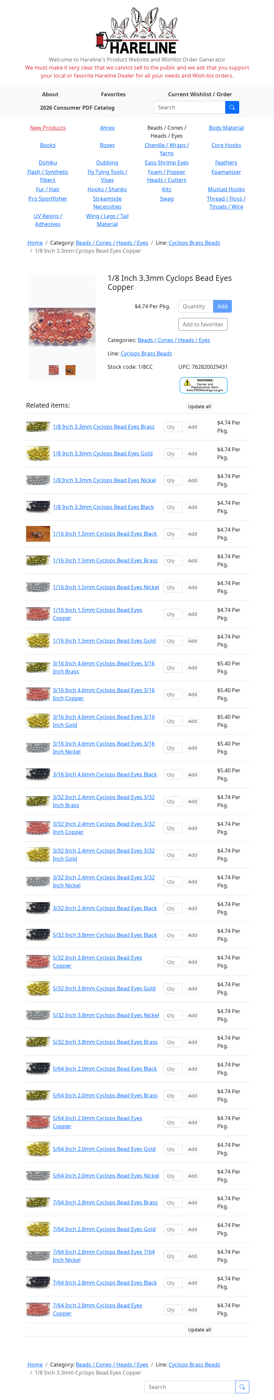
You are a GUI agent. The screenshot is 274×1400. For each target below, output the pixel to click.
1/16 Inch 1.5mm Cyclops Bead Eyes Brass (105, 560)
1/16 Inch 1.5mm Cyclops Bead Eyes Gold (104, 640)
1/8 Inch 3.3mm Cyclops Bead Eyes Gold (103, 453)
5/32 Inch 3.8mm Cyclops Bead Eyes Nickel (106, 1015)
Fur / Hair (48, 189)
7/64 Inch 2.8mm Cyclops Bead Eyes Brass (105, 1202)
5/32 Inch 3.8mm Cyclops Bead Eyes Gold (104, 988)
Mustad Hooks (226, 189)
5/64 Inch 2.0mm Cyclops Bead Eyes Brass (105, 1095)
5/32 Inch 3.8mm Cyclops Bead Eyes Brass (105, 1042)
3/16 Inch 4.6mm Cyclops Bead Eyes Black (105, 774)
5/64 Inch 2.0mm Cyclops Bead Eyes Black (105, 1068)
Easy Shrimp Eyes (167, 162)
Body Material (226, 127)
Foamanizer (226, 172)
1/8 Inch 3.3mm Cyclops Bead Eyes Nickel (104, 480)
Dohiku (48, 162)
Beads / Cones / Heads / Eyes (112, 242)
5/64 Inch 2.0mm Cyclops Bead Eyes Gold (104, 1149)
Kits (166, 189)
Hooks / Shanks (107, 189)
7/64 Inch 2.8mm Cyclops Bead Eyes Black (105, 1282)
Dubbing (107, 162)
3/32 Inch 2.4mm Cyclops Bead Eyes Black (105, 908)
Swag (167, 198)
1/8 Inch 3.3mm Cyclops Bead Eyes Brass (104, 426)
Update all (199, 406)
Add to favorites (203, 324)
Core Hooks (226, 145)
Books (48, 145)
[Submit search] (232, 107)
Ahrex (107, 127)
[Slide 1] (70, 370)
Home (35, 242)
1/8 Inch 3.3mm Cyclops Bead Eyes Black (103, 507)
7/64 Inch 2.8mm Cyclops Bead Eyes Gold (104, 1229)
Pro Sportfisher (47, 198)
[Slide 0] (54, 370)
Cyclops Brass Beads (194, 242)
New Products (48, 127)
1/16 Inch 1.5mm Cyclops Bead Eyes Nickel (106, 587)
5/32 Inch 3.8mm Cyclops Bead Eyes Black (105, 935)
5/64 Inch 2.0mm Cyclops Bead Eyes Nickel (106, 1175)
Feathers (226, 162)
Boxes (107, 145)
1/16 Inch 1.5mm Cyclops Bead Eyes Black (105, 533)
